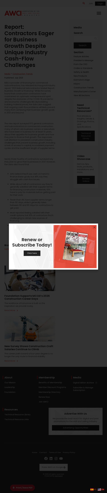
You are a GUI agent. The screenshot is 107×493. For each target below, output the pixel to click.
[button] (94, 227)
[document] (53, 246)
